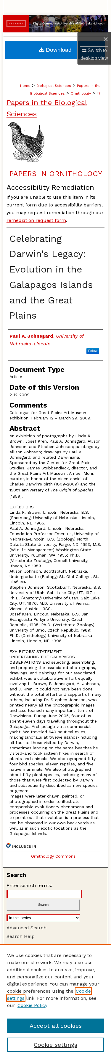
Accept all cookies (56, 1025)
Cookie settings (55, 1044)
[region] (55, 1001)
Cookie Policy (32, 1005)
